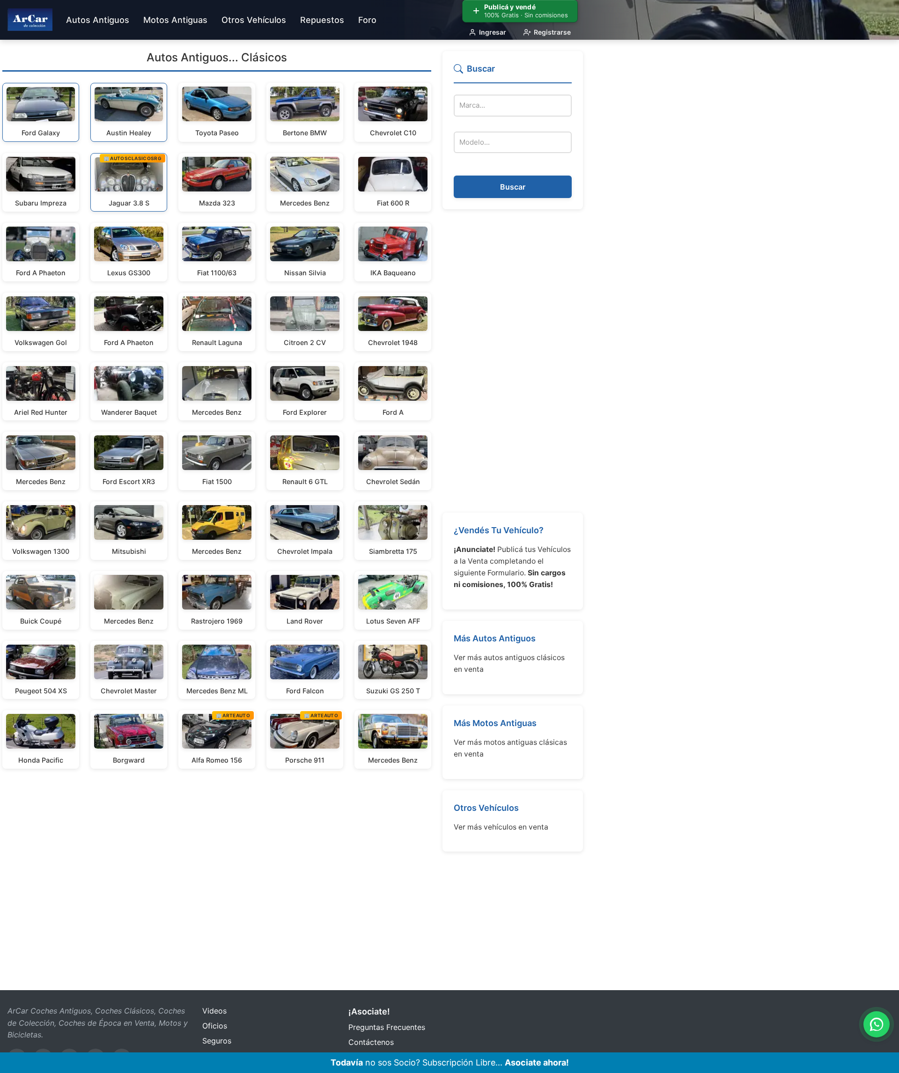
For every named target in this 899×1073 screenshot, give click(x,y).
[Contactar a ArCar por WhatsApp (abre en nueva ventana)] (876, 1024)
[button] (513, 72)
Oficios (214, 1025)
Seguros (216, 1040)
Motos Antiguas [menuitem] (175, 20)
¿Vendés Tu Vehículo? (499, 530)
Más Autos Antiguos (495, 638)
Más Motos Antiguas (495, 723)
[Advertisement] (512, 360)
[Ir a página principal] (29, 20)
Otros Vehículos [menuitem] (253, 20)
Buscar (512, 186)
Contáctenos (371, 1042)
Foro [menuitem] (367, 20)
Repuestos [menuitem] (322, 20)
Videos (214, 1010)
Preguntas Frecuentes (386, 1027)
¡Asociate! (369, 1011)
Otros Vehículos (486, 808)
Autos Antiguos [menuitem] (97, 20)
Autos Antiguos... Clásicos (217, 57)
